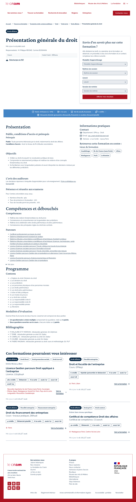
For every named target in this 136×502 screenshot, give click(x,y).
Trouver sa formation (35, 13)
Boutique (72, 472)
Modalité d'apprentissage (92, 60)
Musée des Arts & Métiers (78, 474)
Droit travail (57, 359)
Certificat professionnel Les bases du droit (25, 234)
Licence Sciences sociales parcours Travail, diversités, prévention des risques (38, 251)
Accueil (8, 24)
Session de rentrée (90, 87)
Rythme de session (90, 69)
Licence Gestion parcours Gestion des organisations (29, 260)
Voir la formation (60, 392)
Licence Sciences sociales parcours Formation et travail (30, 248)
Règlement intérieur (48, 493)
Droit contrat (100, 408)
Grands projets (35, 474)
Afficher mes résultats (105, 97)
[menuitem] (80, 3)
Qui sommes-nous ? (15, 13)
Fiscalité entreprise (91, 359)
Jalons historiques (37, 462)
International (73, 479)
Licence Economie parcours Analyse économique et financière (33, 258)
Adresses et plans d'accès (78, 470)
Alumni (33, 470)
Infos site (33, 493)
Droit (56, 24)
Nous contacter (75, 467)
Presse (71, 462)
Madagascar (85, 155)
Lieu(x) (85, 78)
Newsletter (119, 493)
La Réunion (105, 155)
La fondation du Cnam (38, 467)
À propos (72, 460)
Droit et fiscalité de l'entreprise (86, 364)
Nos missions (35, 465)
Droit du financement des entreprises (27, 412)
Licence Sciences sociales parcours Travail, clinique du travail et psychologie (38, 246)
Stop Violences (74, 482)
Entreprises (87, 13)
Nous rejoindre (74, 465)
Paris (95, 155)
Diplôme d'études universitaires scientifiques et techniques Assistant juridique (38, 239)
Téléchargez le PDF (16, 60)
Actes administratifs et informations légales (75, 493)
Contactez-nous (121, 13)
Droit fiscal (24, 359)
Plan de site (73, 484)
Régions (75, 13)
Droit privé (64, 24)
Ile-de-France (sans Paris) (103, 151)
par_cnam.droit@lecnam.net (98, 136)
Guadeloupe (85, 151)
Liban (118, 151)
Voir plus (11, 264)
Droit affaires (75, 24)
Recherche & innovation (57, 13)
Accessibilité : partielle (103, 493)
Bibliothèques (74, 477)
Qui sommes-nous (37, 460)
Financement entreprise (46, 408)
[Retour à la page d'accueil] (13, 3)
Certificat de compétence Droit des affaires (93, 416)
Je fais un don (35, 472)
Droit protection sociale (40, 359)
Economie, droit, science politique (41, 24)
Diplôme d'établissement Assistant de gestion (26, 237)
